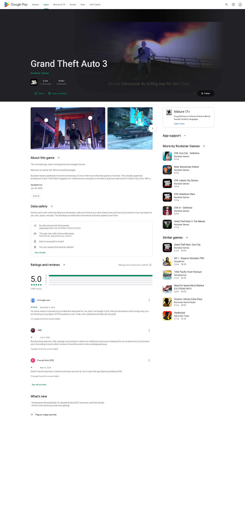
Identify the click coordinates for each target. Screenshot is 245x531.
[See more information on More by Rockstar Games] (203, 146)
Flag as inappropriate (44, 414)
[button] (68, 128)
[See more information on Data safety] (51, 206)
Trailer (205, 93)
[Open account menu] (240, 4)
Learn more (44, 228)
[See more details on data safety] (40, 252)
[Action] (36, 196)
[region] (70, 82)
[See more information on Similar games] (186, 237)
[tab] (35, 4)
